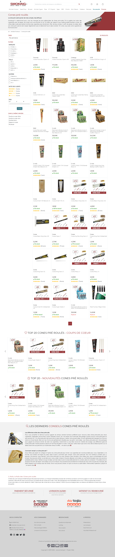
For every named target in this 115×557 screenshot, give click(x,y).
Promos (103, 9)
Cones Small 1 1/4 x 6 (58, 201)
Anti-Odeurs (74, 9)
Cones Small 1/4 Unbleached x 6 (41, 307)
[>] (110, 351)
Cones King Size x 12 (39, 271)
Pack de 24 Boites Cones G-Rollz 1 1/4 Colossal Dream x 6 (79, 131)
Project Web (70, 550)
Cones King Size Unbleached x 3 (98, 236)
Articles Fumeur (13, 9)
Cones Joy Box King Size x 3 (79, 236)
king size (14, 68)
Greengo (14, 53)
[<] (5, 351)
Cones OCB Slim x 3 (39, 95)
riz (12, 82)
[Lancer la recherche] (79, 4)
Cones (13, 47)
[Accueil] (8, 31)
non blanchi (15, 80)
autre (13, 64)
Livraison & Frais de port (40, 530)
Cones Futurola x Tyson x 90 (60, 59)
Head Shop (23, 9)
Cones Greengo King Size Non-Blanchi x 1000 (78, 60)
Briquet (30, 9)
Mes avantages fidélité (40, 527)
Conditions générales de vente (68, 541)
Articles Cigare (38, 9)
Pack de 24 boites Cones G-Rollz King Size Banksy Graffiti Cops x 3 (98, 131)
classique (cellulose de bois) (18, 78)
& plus (18, 89)
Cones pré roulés (25, 31)
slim (13, 70)
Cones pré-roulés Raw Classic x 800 (58, 95)
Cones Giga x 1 (56, 236)
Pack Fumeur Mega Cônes (98, 307)
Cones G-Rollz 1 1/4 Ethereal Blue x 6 (79, 166)
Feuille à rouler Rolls (15, 116)
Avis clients (62, 530)
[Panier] (103, 4)
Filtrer (19, 108)
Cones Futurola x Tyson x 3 (41, 59)
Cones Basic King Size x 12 (78, 201)
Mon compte (37, 525)
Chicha (67, 9)
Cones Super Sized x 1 (58, 307)
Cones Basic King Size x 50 (41, 236)
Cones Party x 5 (94, 271)
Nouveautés (96, 9)
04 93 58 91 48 (14, 522)
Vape (58, 9)
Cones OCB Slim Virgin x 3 (98, 59)
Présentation (87, 522)
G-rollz (13, 51)
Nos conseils (62, 528)
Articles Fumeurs (15, 31)
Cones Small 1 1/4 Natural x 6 (41, 201)
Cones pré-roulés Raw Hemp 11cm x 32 (79, 95)
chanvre (14, 76)
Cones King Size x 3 (58, 271)
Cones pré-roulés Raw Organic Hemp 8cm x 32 (97, 95)
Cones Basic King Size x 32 (98, 201)
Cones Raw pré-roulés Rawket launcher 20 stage (40, 130)
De (10, 101)
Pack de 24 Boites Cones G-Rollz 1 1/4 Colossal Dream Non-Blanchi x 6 (60, 131)
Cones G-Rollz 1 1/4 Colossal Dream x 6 (60, 166)
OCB (13, 55)
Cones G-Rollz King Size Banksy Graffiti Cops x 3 (97, 166)
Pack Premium (87, 527)
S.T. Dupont (51, 9)
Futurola (14, 49)
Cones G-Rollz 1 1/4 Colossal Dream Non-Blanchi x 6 (41, 166)
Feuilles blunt (13, 120)
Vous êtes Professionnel (89, 530)
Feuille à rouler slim (14, 118)
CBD (62, 9)
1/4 (12, 62)
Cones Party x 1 (75, 271)
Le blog (61, 525)
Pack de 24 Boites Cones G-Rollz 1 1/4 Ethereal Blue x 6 (79, 307)
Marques (88, 9)
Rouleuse (11, 124)
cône (13, 66)
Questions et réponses (65, 522)
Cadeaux (82, 9)
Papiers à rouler (13, 122)
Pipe (45, 9)
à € (20, 101)
